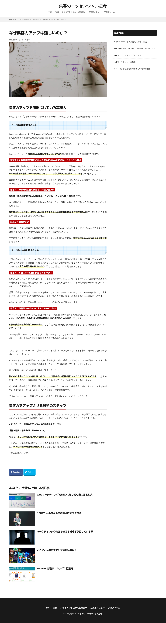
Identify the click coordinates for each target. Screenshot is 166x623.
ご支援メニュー (94, 12)
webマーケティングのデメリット (127, 55)
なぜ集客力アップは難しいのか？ (54, 19)
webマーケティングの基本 (125, 62)
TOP (50, 12)
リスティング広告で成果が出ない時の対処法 (132, 69)
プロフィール (109, 12)
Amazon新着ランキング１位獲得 (55, 568)
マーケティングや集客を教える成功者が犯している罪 (65, 531)
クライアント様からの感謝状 (73, 12)
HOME (13, 19)
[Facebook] (16, 472)
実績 (57, 12)
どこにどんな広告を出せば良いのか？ (57, 550)
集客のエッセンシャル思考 (83, 6)
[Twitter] (29, 472)
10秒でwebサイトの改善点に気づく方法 (59, 513)
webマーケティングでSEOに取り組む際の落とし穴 (64, 494)
